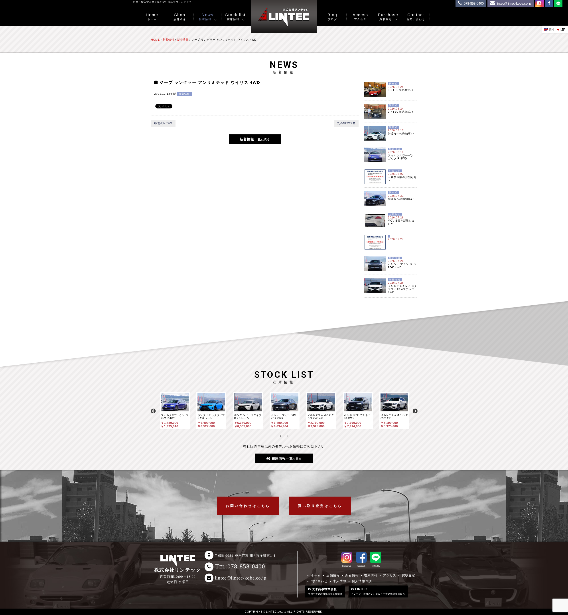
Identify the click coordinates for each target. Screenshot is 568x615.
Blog (332, 17)
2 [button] (287, 436)
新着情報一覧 (255, 139)
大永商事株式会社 (325, 591)
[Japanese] (561, 29)
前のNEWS (164, 123)
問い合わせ (319, 581)
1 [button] (280, 436)
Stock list (235, 17)
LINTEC (378, 591)
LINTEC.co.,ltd (276, 611)
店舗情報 (333, 575)
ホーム (316, 575)
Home (152, 17)
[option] (175, 410)
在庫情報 (370, 575)
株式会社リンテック (177, 570)
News (206, 17)
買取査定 (408, 575)
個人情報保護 (362, 581)
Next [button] (415, 410)
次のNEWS (345, 123)
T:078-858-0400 (240, 566)
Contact (415, 17)
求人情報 (339, 581)
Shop (180, 17)
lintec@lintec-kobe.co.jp (240, 578)
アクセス (389, 575)
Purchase (388, 17)
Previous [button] (153, 410)
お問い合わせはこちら (248, 506)
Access (360, 17)
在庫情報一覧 (286, 458)
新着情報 (184, 93)
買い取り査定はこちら (320, 506)
